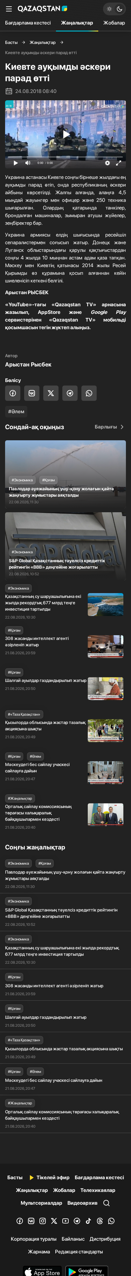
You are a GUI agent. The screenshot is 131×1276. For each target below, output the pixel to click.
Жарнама (39, 1252)
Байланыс (73, 1239)
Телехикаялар (97, 1190)
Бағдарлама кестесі (28, 23)
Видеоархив (82, 1203)
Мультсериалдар (41, 1203)
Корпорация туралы (34, 1239)
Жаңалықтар (77, 23)
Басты (11, 42)
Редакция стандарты (79, 1252)
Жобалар (114, 23)
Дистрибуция (105, 1239)
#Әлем (16, 411)
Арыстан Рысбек (28, 364)
